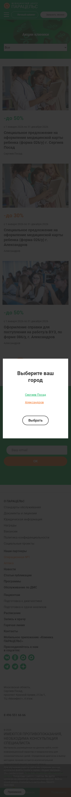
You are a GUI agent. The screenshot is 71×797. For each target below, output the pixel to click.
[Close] (64, 363)
